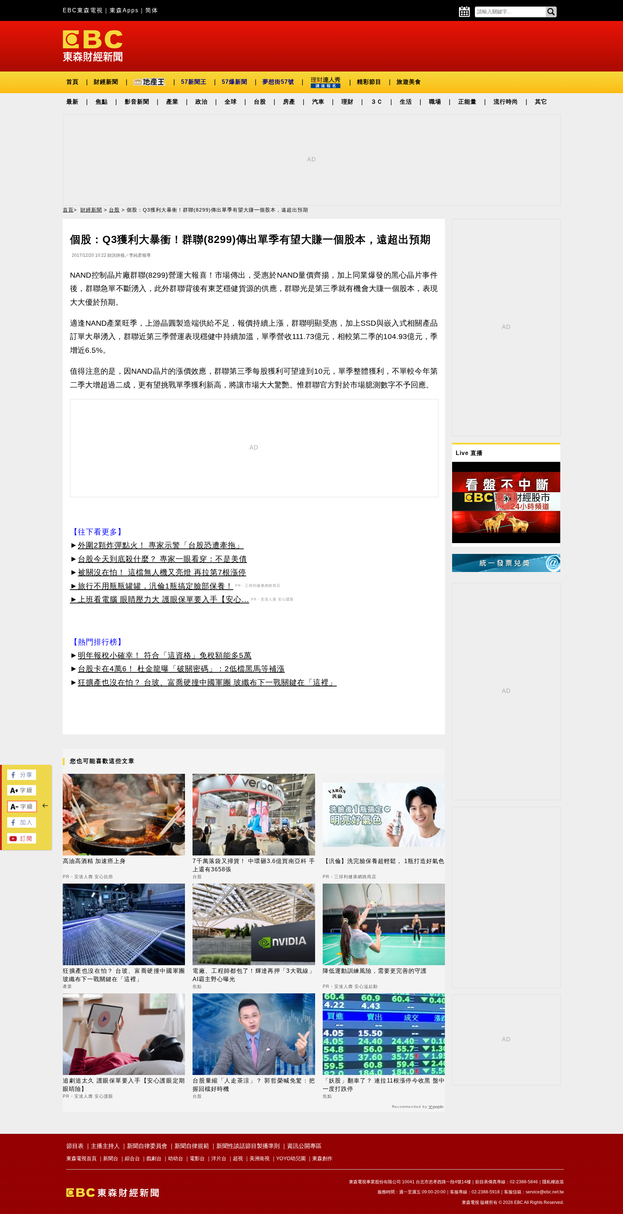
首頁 (72, 82)
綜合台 (132, 1158)
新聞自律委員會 (147, 1146)
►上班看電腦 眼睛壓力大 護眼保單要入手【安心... (159, 599)
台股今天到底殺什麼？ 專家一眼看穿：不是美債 (162, 559)
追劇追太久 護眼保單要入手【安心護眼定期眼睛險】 (124, 1085)
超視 (238, 1158)
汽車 (318, 102)
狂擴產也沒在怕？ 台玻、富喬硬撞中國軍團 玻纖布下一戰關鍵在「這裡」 (207, 682)
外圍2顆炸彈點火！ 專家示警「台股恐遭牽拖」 (161, 545)
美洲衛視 (259, 1158)
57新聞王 (194, 82)
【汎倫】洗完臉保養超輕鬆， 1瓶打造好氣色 (384, 861)
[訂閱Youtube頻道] (21, 841)
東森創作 (322, 1158)
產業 (172, 102)
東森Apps (124, 10)
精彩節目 (369, 82)
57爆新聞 (234, 82)
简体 (151, 10)
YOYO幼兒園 (291, 1158)
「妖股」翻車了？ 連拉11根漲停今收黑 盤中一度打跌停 (384, 1085)
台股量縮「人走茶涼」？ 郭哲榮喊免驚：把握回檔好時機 (254, 1085)
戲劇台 (154, 1158)
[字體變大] (21, 793)
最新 (72, 102)
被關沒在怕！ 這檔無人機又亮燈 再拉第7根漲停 (162, 572)
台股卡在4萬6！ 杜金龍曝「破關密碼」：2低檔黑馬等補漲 (181, 668)
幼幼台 (175, 1158)
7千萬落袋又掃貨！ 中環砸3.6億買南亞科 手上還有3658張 (254, 865)
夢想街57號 (278, 82)
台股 (260, 102)
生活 (406, 102)
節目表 (75, 1146)
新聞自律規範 (191, 1146)
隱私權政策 (553, 1181)
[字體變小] (22, 810)
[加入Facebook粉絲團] (21, 826)
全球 (231, 102)
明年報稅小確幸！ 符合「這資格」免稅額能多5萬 (165, 655)
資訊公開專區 (304, 1146)
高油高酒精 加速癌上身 (94, 861)
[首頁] (93, 45)
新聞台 (110, 1158)
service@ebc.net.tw (545, 1192)
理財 (347, 102)
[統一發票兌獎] (506, 570)
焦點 (102, 102)
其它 (541, 102)
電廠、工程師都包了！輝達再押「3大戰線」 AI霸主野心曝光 (254, 975)
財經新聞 (106, 82)
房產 (289, 102)
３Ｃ (377, 102)
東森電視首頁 (81, 1158)
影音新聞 (137, 102)
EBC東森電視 (83, 10)
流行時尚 (506, 102)
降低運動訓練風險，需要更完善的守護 (375, 971)
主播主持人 (105, 1146)
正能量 (467, 102)
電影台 (197, 1158)
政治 (201, 102)
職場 (435, 102)
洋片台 (218, 1158)
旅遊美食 (409, 82)
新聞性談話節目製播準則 (248, 1146)
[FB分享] (21, 778)
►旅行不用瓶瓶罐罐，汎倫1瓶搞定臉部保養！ (151, 586)
